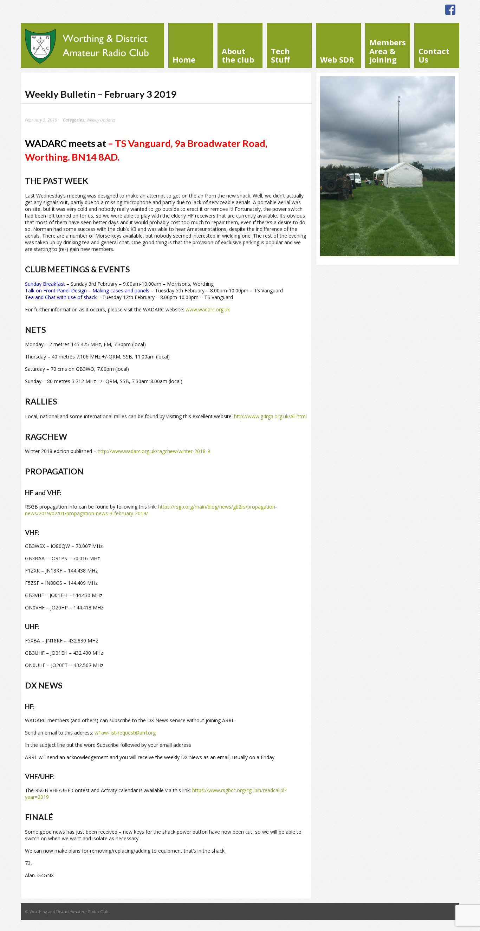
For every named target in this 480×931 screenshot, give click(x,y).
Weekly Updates (101, 120)
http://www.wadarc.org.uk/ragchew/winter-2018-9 (154, 451)
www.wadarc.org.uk (208, 309)
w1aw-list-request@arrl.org (125, 732)
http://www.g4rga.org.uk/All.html (270, 416)
